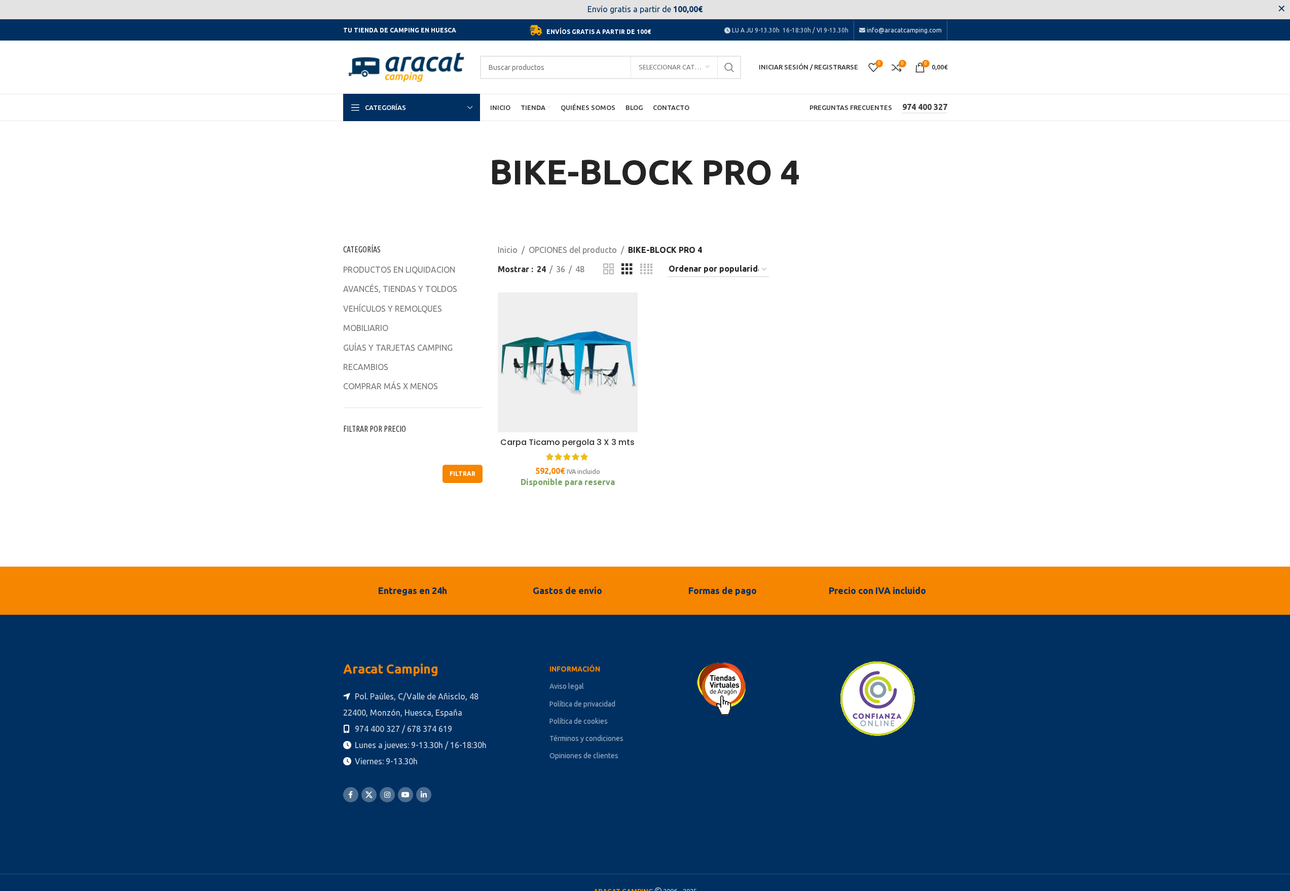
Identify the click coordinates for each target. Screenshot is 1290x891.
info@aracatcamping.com (903, 30)
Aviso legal (566, 686)
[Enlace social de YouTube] (405, 794)
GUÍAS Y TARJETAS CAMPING (398, 347)
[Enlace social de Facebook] (350, 794)
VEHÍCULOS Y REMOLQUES (392, 308)
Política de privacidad (582, 704)
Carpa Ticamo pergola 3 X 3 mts (567, 442)
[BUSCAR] (729, 67)
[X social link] (369, 794)
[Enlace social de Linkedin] (423, 794)
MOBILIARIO (365, 327)
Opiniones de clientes (583, 756)
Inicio (508, 249)
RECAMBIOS (365, 367)
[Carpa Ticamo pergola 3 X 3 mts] (568, 362)
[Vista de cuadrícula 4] (646, 269)
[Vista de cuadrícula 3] (627, 269)
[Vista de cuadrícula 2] (608, 269)
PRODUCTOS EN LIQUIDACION (399, 269)
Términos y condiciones (586, 738)
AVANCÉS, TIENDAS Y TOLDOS (400, 288)
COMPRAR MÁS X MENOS (390, 386)
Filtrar (462, 473)
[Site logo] (406, 66)
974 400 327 (924, 107)
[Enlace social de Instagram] (387, 794)
